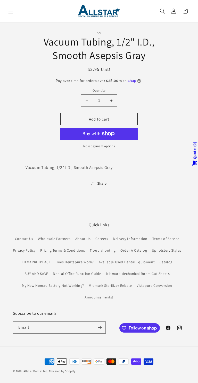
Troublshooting (103, 250)
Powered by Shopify (62, 371)
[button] (10, 11)
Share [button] (102, 183)
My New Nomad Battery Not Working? (53, 285)
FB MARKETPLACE (36, 262)
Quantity (99, 90)
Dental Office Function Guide (77, 273)
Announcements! (99, 297)
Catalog (166, 262)
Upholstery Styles (166, 250)
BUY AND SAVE (36, 273)
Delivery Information (130, 238)
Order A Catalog (133, 250)
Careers (101, 238)
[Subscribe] (99, 327)
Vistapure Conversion (154, 285)
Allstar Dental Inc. (36, 371)
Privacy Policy (24, 250)
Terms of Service (165, 238)
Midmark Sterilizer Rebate (110, 285)
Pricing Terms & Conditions (62, 250)
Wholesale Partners (54, 238)
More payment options (99, 146)
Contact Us (24, 238)
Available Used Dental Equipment (127, 262)
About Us (83, 238)
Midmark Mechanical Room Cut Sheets (138, 273)
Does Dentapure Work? (74, 262)
